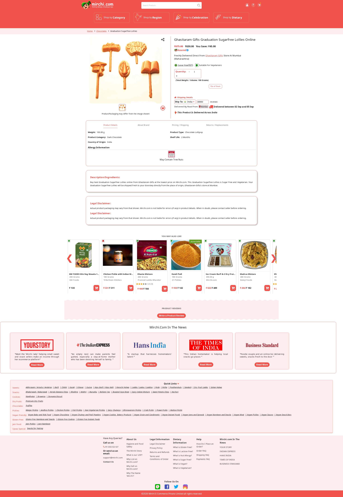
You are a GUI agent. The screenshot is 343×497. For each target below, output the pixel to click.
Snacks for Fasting (35, 428)
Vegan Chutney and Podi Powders (86, 414)
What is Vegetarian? (182, 468)
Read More (37, 364)
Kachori (175, 392)
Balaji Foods (246, 280)
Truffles (29, 405)
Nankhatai (30, 396)
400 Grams (143, 277)
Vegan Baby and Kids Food (39, 414)
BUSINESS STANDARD (230, 464)
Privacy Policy (156, 448)
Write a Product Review (171, 315)
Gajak (72, 387)
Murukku (93, 392)
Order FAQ (201, 451)
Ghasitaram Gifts (214, 55)
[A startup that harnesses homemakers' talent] (149, 341)
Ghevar (80, 387)
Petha (164, 387)
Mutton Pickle (176, 410)
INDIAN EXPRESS (227, 451)
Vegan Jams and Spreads (193, 414)
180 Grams (109, 277)
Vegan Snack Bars (283, 414)
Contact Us (108, 462)
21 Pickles (176, 280)
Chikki (64, 387)
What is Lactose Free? (183, 451)
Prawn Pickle (162, 410)
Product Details (110, 125)
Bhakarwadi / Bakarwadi (36, 392)
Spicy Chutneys (114, 410)
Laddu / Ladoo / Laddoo (142, 387)
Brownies (41, 396)
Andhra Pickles (47, 410)
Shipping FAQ (202, 455)
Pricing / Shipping (180, 125)
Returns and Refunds (159, 452)
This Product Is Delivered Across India (197, 112)
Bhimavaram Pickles (132, 410)
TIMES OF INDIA (227, 459)
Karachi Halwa (122, 387)
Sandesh (187, 387)
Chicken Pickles (63, 410)
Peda (157, 387)
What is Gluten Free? (182, 447)
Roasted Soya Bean (121, 392)
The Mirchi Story (134, 451)
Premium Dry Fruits (34, 401)
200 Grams (74, 277)
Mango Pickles (32, 410)
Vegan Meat (239, 414)
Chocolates (101, 31)
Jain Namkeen (44, 424)
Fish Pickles (77, 410)
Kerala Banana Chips (59, 392)
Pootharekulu (176, 387)
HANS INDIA (225, 455)
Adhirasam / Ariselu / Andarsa (39, 387)
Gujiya (89, 387)
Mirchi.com (211, 280)
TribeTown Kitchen (113, 280)
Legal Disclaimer (157, 444)
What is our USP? (134, 455)
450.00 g (210, 277)
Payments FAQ (203, 459)
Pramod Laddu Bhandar (149, 280)
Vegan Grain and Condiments (147, 414)
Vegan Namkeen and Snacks (219, 414)
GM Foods (74, 280)
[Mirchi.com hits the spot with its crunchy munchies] (205, 341)
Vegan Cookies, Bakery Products (117, 414)
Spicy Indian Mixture (141, 392)
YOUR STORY (226, 447)
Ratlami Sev (105, 392)
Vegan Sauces (267, 414)
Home (90, 31)
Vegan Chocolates (61, 414)
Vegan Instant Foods (171, 414)
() (185, 65)
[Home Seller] (186, 269)
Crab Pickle (149, 410)
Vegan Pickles (253, 414)
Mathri (84, 392)
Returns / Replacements (217, 125)
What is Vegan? (180, 464)
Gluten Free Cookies (66, 419)
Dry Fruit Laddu (201, 387)
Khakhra (74, 392)
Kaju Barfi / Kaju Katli (104, 387)
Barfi (57, 387)
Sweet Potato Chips (161, 392)
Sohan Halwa (216, 387)
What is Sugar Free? (182, 459)
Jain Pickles (31, 424)
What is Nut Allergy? (182, 455)
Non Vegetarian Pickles (95, 410)
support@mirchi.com (113, 457)
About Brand (143, 125)
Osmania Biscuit (55, 396)
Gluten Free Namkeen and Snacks (40, 419)
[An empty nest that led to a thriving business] (93, 341)
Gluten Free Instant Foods (88, 419)
